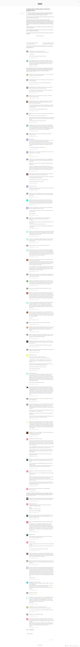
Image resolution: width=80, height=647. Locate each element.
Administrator (31, 51)
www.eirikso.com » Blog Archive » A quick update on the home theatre (38, 68)
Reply (36, 57)
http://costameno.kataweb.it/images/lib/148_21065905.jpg (39, 143)
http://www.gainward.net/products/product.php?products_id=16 (37, 120)
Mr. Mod (30, 139)
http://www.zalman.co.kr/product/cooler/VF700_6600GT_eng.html (38, 115)
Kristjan (30, 498)
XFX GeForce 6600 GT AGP (33, 13)
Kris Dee (30, 488)
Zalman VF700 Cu (36, 17)
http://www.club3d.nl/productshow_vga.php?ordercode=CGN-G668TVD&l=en (39, 357)
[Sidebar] (78, 1)
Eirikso (30, 95)
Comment (51, 639)
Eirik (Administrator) (32, 79)
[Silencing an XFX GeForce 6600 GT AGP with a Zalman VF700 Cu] (40, 38)
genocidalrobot (32, 87)
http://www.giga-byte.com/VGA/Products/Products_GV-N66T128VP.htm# (39, 52)
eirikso (40, 4)
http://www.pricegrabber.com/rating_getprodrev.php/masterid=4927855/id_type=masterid (41, 261)
